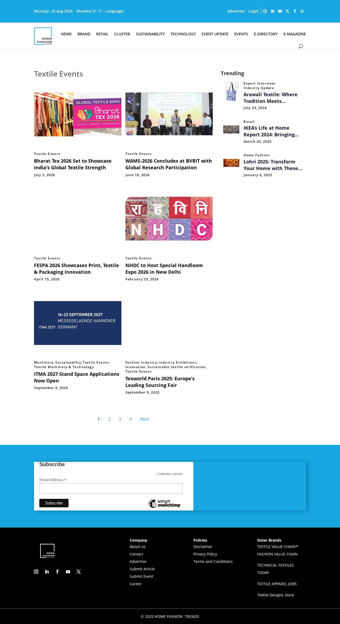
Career (136, 583)
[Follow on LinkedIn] (272, 11)
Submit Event (141, 576)
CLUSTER (122, 33)
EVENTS (241, 33)
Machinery (44, 362)
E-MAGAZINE (294, 33)
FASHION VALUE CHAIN (277, 553)
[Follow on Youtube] (280, 11)
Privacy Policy (205, 553)
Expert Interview (259, 83)
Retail (249, 122)
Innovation (135, 367)
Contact (136, 553)
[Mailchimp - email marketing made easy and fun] (164, 507)
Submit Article (142, 568)
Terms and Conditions (213, 561)
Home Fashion (257, 155)
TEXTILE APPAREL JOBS (277, 583)
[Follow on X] (287, 11)
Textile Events (47, 154)
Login (253, 11)
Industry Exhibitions (178, 362)
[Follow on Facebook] (295, 11)
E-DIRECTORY (266, 33)
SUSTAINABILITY (150, 33)
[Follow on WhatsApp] (302, 11)
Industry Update (259, 88)
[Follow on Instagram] (265, 11)
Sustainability (68, 362)
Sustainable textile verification (176, 367)
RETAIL (102, 33)
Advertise (236, 11)
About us (138, 546)
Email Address (52, 479)
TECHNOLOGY (183, 33)
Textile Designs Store (275, 594)
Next (144, 419)
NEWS (66, 33)
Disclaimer (202, 546)
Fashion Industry (141, 362)
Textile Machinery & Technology (64, 367)
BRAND (84, 33)
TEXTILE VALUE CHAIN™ (277, 546)
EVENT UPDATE (215, 33)
